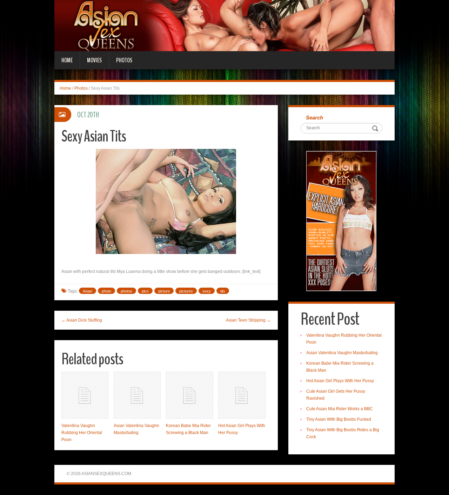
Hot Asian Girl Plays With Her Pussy (340, 380)
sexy (206, 291)
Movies (94, 60)
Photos (124, 60)
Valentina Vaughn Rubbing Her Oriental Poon (81, 432)
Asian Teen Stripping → (248, 320)
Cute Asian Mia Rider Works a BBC (339, 408)
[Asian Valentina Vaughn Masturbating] (137, 395)
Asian (87, 291)
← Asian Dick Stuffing (81, 320)
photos (126, 291)
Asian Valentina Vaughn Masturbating (342, 352)
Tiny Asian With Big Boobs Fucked (338, 419)
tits (222, 291)
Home (67, 60)
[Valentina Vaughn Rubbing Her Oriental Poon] (84, 395)
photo (106, 291)
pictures (186, 291)
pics (145, 291)
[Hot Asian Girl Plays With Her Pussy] (241, 395)
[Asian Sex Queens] (224, 25)
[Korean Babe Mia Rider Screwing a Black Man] (189, 395)
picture (164, 291)
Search (314, 118)
